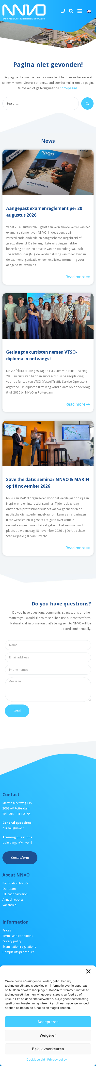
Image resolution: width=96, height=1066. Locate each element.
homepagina (69, 88)
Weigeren (48, 1035)
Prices (6, 930)
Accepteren (48, 1021)
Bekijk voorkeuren (48, 1049)
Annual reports (12, 899)
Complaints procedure (18, 952)
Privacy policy (57, 1059)
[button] (88, 971)
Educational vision (15, 894)
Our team (9, 889)
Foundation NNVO (15, 883)
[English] (90, 11)
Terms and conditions (17, 936)
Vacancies (9, 905)
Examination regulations (19, 947)
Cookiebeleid (36, 1059)
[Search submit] (87, 103)
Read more (75, 276)
